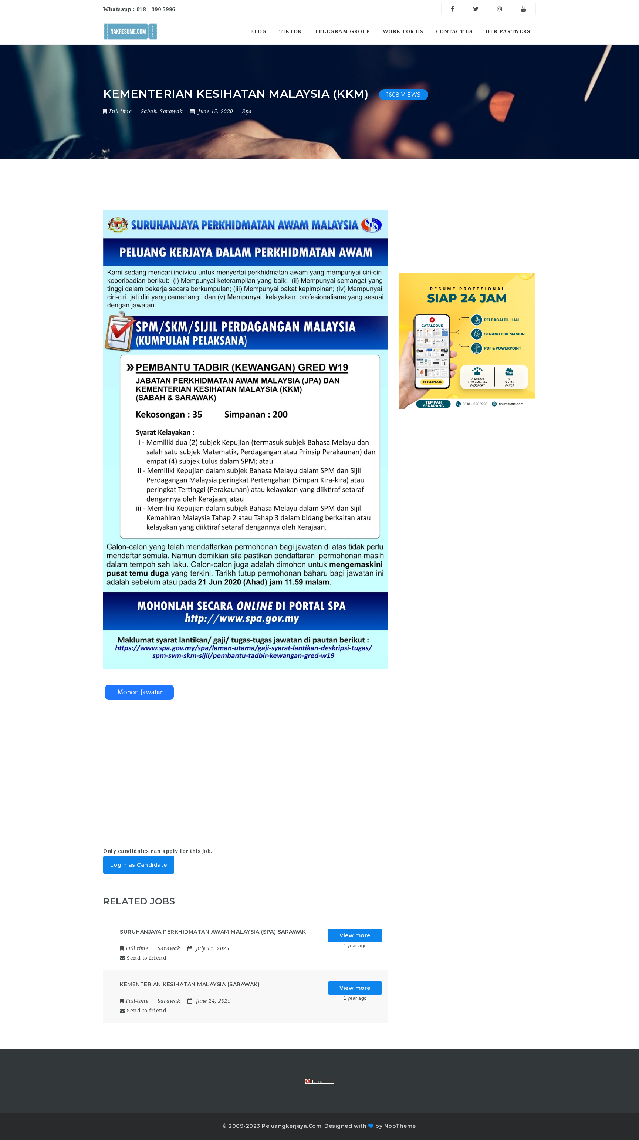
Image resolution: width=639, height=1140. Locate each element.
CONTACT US (454, 31)
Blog (258, 31)
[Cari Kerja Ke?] (130, 31)
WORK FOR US (403, 31)
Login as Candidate (138, 864)
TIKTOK (290, 31)
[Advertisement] (245, 775)
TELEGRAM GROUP (342, 31)
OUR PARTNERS (508, 31)
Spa (247, 111)
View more (355, 935)
